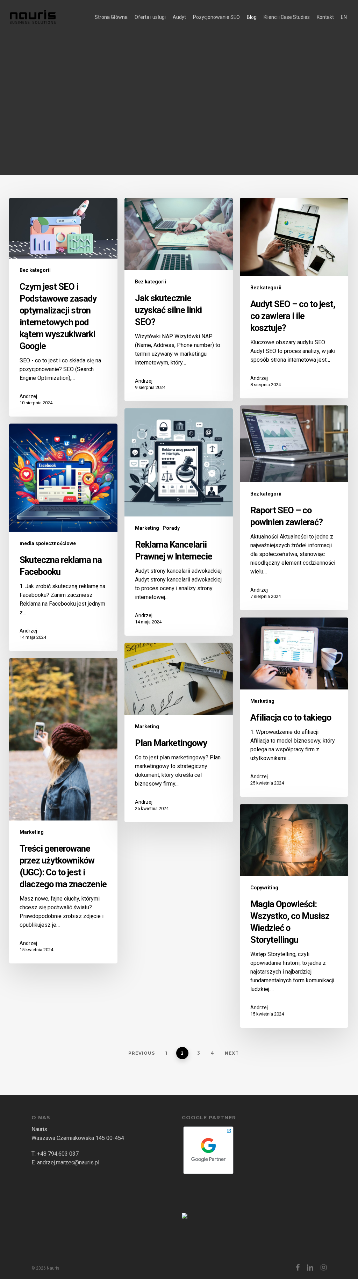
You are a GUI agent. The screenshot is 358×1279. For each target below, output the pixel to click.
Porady (171, 528)
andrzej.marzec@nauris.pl (68, 1162)
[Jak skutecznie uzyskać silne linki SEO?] (178, 299)
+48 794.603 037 (58, 1153)
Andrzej (28, 396)
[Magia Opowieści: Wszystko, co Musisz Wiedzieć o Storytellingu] (294, 916)
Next (232, 1053)
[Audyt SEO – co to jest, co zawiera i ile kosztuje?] (294, 298)
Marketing (147, 528)
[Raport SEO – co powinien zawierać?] (294, 507)
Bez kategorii (35, 270)
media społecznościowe (48, 543)
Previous (141, 1053)
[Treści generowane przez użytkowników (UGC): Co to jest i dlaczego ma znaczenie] (63, 810)
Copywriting (264, 887)
